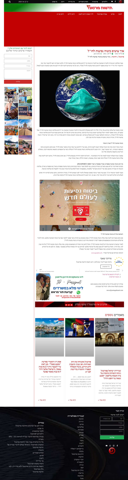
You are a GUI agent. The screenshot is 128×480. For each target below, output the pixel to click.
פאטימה (81, 430)
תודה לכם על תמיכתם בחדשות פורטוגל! (29, 426)
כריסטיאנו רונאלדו (77, 449)
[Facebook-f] (115, 1)
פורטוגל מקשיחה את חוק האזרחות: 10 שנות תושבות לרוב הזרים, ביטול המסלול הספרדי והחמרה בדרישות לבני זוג (80, 367)
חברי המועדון (79, 460)
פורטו (112, 14)
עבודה (81, 432)
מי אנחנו (54, 2)
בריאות (81, 473)
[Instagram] (113, 445)
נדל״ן (82, 438)
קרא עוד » (102, 400)
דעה (82, 468)
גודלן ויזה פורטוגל (77, 470)
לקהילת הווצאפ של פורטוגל (110, 274)
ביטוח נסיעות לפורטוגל (36, 464)
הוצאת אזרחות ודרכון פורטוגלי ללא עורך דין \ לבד (26, 466)
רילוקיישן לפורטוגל (37, 434)
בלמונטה (81, 476)
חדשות (114, 57)
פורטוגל (121, 57)
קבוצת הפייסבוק (114, 277)
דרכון (62, 2)
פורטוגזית (95, 2)
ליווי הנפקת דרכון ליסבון (86, 14)
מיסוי (82, 441)
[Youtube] (112, 1)
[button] (9, 1)
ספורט (81, 435)
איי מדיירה (71, 2)
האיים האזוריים (83, 2)
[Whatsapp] (110, 445)
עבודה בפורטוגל (102, 14)
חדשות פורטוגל (38, 472)
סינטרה (41, 450)
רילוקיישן (104, 2)
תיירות (81, 422)
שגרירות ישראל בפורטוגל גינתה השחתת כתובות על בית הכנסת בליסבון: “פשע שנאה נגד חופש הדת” (110, 375)
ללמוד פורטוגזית (38, 431)
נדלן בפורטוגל (39, 469)
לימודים (81, 446)
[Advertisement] (64, 31)
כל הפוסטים (106, 266)
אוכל (82, 478)
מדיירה (25, 127)
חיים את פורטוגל (78, 454)
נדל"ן (25, 145)
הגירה (82, 465)
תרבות (81, 419)
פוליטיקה (80, 427)
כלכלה (81, 451)
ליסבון (120, 14)
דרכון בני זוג (60, 14)
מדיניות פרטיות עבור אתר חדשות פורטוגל (29, 442)
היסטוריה (80, 462)
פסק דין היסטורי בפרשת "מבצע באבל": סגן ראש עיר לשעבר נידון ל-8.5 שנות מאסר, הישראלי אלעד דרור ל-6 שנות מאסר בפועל (50, 367)
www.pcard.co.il (96, 253)
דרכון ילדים (71, 14)
